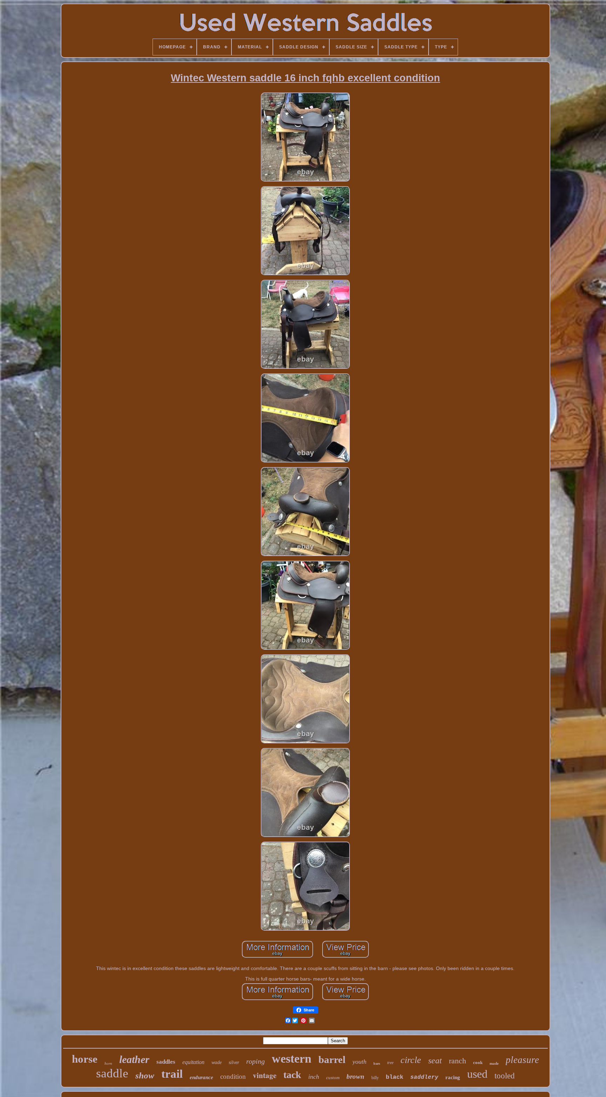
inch (313, 1076)
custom (332, 1077)
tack (292, 1074)
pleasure (522, 1060)
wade (216, 1062)
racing (452, 1077)
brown (355, 1076)
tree (390, 1062)
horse (84, 1059)
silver (234, 1062)
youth (359, 1061)
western (291, 1058)
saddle (112, 1073)
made (494, 1063)
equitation (193, 1062)
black (394, 1077)
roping (255, 1061)
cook (478, 1062)
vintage (264, 1075)
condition (233, 1076)
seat (435, 1060)
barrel (331, 1059)
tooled (504, 1075)
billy (375, 1077)
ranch (457, 1060)
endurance (201, 1077)
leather (134, 1059)
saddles (165, 1061)
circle (410, 1060)
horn (108, 1063)
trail (172, 1074)
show (144, 1075)
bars (376, 1063)
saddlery (424, 1077)
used (477, 1074)
